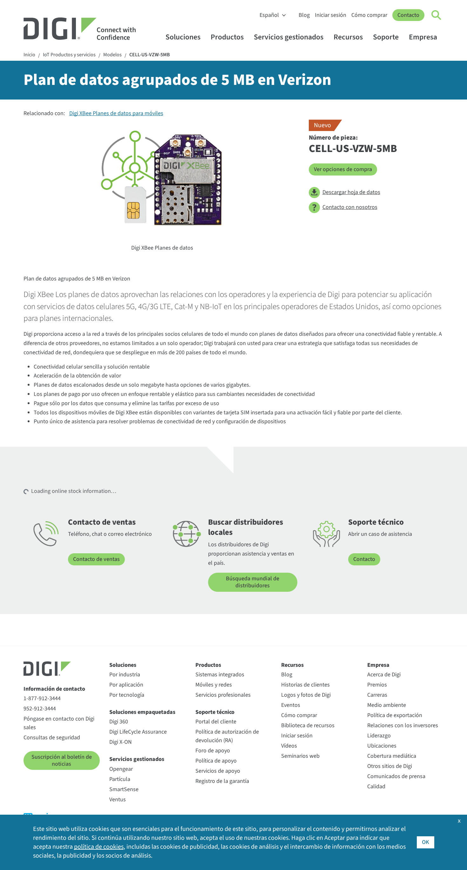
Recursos (348, 37)
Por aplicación (126, 685)
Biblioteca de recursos (308, 725)
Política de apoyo (216, 761)
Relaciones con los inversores (402, 725)
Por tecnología (126, 695)
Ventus (117, 800)
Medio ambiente (386, 705)
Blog (304, 15)
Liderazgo (379, 736)
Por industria (124, 675)
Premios (377, 685)
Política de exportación (394, 715)
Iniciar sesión (330, 15)
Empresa (423, 37)
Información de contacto (54, 689)
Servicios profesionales (223, 695)
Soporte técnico (214, 712)
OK (425, 842)
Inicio (29, 55)
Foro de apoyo (212, 751)
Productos (227, 37)
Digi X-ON (120, 742)
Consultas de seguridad (52, 738)
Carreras (377, 695)
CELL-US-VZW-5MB (149, 55)
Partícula (119, 779)
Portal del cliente (215, 722)
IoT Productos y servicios (69, 55)
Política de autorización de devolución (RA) (227, 736)
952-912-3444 (40, 709)
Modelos (112, 55)
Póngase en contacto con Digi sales (59, 723)
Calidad (376, 787)
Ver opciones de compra (343, 169)
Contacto (408, 15)
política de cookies (99, 846)
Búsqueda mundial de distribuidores (252, 582)
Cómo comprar (369, 15)
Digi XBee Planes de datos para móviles (116, 113)
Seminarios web (300, 756)
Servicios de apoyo (217, 771)
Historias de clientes (305, 685)
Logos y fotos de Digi (306, 695)
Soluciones (183, 37)
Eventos (290, 705)
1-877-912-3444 (42, 698)
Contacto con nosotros (349, 207)
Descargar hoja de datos (351, 192)
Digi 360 (118, 722)
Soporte (386, 37)
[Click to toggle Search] (436, 15)
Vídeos (289, 746)
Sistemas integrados (219, 675)
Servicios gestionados (288, 37)
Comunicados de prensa (396, 776)
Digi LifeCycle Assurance (138, 732)
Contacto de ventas (96, 559)
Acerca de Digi (384, 675)
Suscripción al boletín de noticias (61, 760)
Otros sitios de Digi (389, 766)
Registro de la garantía (222, 781)
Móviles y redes (213, 685)
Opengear (121, 769)
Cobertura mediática (391, 756)
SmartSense (124, 789)
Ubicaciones (381, 746)
